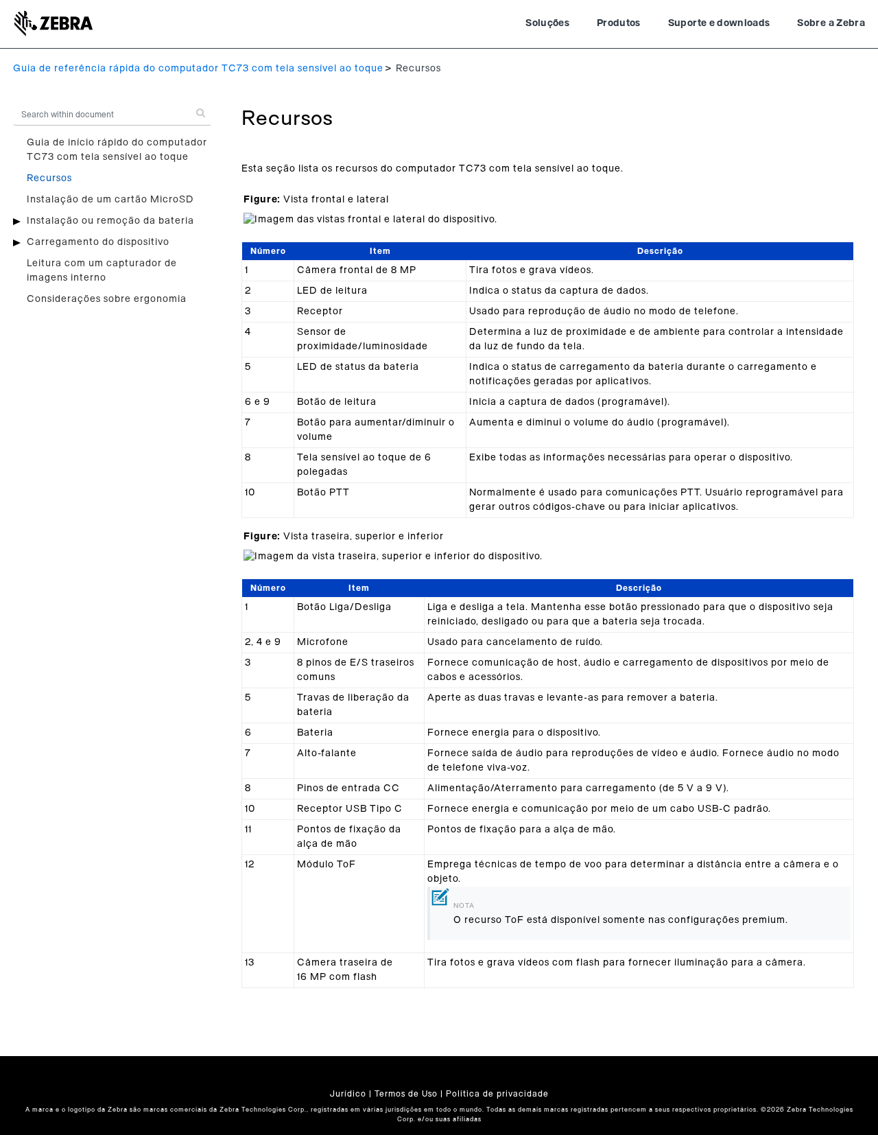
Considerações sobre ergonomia (107, 299)
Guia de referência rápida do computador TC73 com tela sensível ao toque (198, 68)
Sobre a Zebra (831, 23)
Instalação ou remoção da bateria (110, 221)
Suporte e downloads (719, 23)
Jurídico (348, 1094)
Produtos (619, 23)
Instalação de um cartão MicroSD (110, 199)
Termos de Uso (406, 1094)
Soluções (547, 23)
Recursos (49, 178)
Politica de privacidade (497, 1094)
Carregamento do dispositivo (98, 242)
